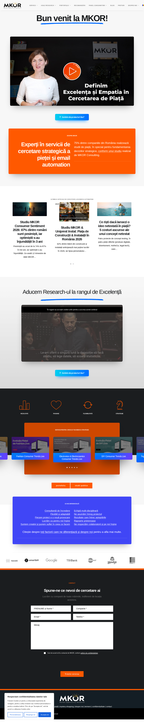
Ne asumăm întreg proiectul (88, 514)
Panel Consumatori (97, 5)
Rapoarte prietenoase (85, 521)
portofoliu (60, 485)
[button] (30, 209)
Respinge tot (30, 715)
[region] (29, 706)
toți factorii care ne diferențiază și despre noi (66, 531)
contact (109, 706)
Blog (112, 5)
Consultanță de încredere (57, 510)
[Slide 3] (72, 464)
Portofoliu (64, 5)
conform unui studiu (110, 151)
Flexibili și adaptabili (60, 514)
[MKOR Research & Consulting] (12, 5)
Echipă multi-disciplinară (86, 510)
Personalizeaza (15, 715)
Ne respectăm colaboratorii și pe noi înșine (95, 524)
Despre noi (132, 5)
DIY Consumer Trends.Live (72, 456)
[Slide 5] (77, 464)
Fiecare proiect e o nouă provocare (52, 517)
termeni (88, 706)
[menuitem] (33, 5)
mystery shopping (67, 706)
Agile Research (47, 5)
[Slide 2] (73, 263)
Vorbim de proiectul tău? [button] (73, 117)
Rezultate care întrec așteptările (90, 517)
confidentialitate (98, 706)
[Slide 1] (71, 263)
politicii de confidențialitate (89, 653)
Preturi (121, 5)
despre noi (79, 706)
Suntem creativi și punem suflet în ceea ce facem (45, 524)
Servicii (32, 5)
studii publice (81, 485)
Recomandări (79, 5)
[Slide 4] (74, 464)
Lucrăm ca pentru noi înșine (56, 521)
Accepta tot (45, 715)
